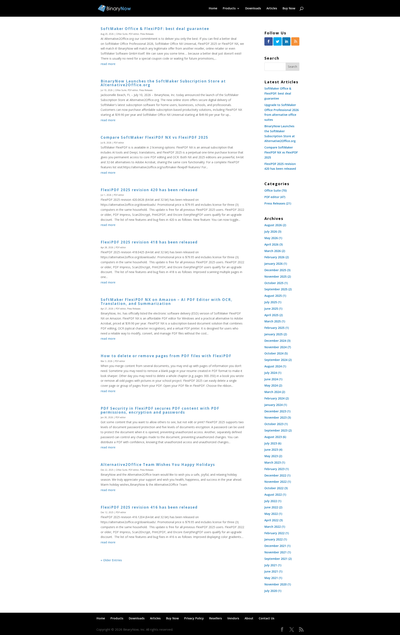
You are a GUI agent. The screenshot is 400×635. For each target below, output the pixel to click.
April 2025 (271, 315)
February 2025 (274, 328)
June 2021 (271, 571)
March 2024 (272, 392)
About (249, 618)
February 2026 (274, 257)
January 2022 (273, 539)
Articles (271, 8)
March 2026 (272, 251)
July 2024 (270, 373)
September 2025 (276, 289)
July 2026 (270, 231)
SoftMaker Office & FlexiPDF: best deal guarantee (155, 28)
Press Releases (147, 33)
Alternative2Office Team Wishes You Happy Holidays (158, 464)
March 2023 (272, 462)
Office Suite (122, 33)
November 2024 (275, 347)
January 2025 (273, 334)
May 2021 (271, 578)
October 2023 (274, 424)
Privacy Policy (194, 618)
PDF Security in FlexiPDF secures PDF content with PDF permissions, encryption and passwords (160, 410)
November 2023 (275, 417)
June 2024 (271, 379)
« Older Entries (111, 560)
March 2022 (272, 527)
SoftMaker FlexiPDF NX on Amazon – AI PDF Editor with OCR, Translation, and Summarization (166, 301)
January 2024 (273, 405)
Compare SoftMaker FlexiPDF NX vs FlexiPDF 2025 (154, 137)
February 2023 (274, 469)
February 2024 (274, 398)
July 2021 (270, 565)
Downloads (253, 8)
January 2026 (273, 264)
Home (213, 8)
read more (108, 64)
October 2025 (274, 283)
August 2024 (273, 366)
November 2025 (275, 276)
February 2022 (274, 533)
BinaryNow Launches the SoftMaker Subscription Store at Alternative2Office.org (163, 83)
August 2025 (273, 296)
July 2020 (270, 591)
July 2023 (270, 443)
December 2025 (275, 270)
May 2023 (271, 456)
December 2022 (275, 475)
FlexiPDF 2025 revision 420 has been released (149, 189)
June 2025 (271, 309)
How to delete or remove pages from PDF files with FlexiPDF (166, 355)
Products (229, 8)
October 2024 (274, 353)
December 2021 (275, 546)
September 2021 (276, 559)
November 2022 (275, 482)
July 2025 (270, 302)
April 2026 (271, 244)
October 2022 (274, 488)
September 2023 (276, 430)
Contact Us (266, 618)
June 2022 (271, 507)
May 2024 (271, 385)
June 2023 (271, 450)
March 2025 (272, 321)
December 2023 (275, 411)
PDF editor (134, 33)
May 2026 (271, 238)
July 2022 (270, 501)
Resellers (215, 618)
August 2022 (273, 495)
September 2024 (276, 360)
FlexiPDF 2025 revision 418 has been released (149, 242)
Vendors (233, 618)
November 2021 (275, 552)
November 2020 (275, 584)
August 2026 (273, 225)
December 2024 (275, 341)
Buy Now (288, 8)
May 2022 (271, 514)
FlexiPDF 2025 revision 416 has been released (149, 507)
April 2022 (271, 520)
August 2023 (273, 437)
